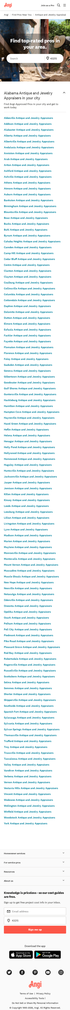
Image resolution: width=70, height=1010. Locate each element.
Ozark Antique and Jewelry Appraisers (26, 617)
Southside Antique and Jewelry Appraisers (29, 706)
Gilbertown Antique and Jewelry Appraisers (29, 376)
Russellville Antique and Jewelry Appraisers (30, 670)
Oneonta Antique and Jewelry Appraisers (28, 606)
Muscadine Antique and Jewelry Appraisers (29, 570)
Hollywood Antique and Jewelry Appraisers (29, 453)
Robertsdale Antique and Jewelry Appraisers (30, 659)
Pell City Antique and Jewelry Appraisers (28, 629)
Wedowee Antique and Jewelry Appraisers (28, 800)
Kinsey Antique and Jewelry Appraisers (27, 500)
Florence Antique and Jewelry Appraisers (28, 353)
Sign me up (35, 929)
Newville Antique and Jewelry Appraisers (28, 588)
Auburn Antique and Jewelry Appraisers (27, 194)
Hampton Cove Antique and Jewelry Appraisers (31, 412)
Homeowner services (14, 853)
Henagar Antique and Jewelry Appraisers (28, 441)
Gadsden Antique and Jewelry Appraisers (28, 365)
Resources (9, 871)
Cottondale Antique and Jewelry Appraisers (29, 300)
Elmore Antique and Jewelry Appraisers (27, 323)
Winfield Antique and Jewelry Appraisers (27, 811)
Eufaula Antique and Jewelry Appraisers (27, 329)
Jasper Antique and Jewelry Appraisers (27, 482)
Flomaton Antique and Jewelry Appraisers (28, 347)
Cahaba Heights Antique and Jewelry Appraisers (32, 241)
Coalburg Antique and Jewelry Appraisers (28, 282)
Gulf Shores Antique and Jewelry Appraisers (30, 388)
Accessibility (34, 998)
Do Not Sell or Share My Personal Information (35, 1003)
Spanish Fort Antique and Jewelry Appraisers (30, 711)
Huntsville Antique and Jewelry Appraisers (29, 470)
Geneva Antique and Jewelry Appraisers (27, 370)
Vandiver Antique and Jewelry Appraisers (28, 770)
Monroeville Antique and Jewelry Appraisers (30, 553)
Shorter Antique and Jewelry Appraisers (27, 694)
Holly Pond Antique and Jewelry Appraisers (29, 447)
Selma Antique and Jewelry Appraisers (26, 682)
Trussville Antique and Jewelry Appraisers (29, 753)
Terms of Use (26, 993)
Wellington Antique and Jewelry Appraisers (29, 806)
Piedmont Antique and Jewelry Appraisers (28, 635)
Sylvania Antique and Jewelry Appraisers (28, 723)
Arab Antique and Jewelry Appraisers (26, 159)
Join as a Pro (47, 5)
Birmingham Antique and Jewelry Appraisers (30, 206)
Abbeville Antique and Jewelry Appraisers (28, 118)
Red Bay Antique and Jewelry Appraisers (28, 653)
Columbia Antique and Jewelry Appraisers (28, 294)
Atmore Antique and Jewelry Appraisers (27, 188)
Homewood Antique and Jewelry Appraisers (29, 459)
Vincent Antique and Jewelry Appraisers (27, 794)
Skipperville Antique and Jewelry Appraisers (30, 700)
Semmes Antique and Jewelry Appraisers (28, 688)
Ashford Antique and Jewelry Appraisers (27, 171)
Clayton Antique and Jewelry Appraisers (27, 276)
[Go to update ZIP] (48, 58)
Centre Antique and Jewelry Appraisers (27, 265)
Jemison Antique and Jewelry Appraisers (28, 488)
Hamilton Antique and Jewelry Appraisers (28, 406)
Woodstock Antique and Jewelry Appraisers (29, 817)
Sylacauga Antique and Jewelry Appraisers (29, 717)
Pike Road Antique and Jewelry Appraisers (29, 641)
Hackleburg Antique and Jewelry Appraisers (30, 400)
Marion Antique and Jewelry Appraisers (27, 541)
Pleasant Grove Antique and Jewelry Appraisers (32, 647)
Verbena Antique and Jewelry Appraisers (27, 776)
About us (8, 880)
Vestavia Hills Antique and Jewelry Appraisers (31, 788)
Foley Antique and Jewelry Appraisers (26, 359)
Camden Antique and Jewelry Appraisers (28, 247)
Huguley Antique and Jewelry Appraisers (28, 465)
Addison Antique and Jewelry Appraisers (28, 124)
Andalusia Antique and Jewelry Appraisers (29, 147)
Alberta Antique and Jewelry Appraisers (27, 135)
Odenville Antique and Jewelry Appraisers (28, 600)
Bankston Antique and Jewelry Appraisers (28, 200)
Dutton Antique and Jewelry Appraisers (27, 318)
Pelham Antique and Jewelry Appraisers (27, 623)
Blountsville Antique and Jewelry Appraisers (30, 212)
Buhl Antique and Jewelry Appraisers (25, 229)
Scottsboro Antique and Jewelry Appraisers (29, 676)
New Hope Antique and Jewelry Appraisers (29, 582)
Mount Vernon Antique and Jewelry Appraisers (31, 564)
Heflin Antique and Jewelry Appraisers (26, 429)
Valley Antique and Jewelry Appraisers (26, 764)
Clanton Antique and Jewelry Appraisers (27, 271)
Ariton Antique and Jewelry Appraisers (26, 165)
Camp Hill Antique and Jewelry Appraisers (29, 253)
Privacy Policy (43, 993)
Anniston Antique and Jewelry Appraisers (28, 153)
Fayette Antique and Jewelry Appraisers (27, 341)
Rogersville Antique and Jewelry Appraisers (29, 664)
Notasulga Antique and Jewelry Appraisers (29, 594)
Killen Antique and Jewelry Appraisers (26, 494)
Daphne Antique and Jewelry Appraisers (27, 306)
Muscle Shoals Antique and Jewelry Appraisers (31, 576)
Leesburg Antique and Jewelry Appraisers (28, 512)
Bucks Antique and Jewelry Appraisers (26, 224)
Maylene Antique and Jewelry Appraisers (28, 547)
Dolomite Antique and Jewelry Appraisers (28, 312)
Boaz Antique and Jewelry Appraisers (26, 218)
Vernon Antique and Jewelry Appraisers (27, 782)
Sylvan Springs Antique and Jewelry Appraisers (32, 729)
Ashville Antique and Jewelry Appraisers (28, 176)
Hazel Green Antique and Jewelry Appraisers (30, 423)
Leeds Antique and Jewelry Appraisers (26, 506)
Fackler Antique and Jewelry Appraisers (27, 335)
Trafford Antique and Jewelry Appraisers (27, 741)
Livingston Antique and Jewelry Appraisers (29, 523)
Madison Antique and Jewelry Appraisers (28, 535)
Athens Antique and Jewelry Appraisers (27, 182)
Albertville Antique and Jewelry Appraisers (29, 141)
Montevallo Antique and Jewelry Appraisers (29, 559)
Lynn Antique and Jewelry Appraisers (26, 529)
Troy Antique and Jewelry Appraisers (25, 747)
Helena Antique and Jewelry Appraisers (27, 435)
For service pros (12, 862)
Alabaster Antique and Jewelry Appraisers (29, 129)
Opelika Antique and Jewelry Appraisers (27, 612)
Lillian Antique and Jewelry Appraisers (26, 517)
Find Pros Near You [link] (22, 14)
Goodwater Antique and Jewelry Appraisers (29, 382)
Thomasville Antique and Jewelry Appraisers (30, 735)
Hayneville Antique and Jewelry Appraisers (29, 418)
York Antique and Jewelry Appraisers (25, 823)
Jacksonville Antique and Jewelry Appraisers (30, 476)
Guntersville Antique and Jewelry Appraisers (30, 394)
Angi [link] (6, 14)
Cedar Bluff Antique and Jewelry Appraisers (29, 259)
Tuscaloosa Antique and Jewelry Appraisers (30, 758)
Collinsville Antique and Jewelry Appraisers (29, 288)
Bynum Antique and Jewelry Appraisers (27, 235)
